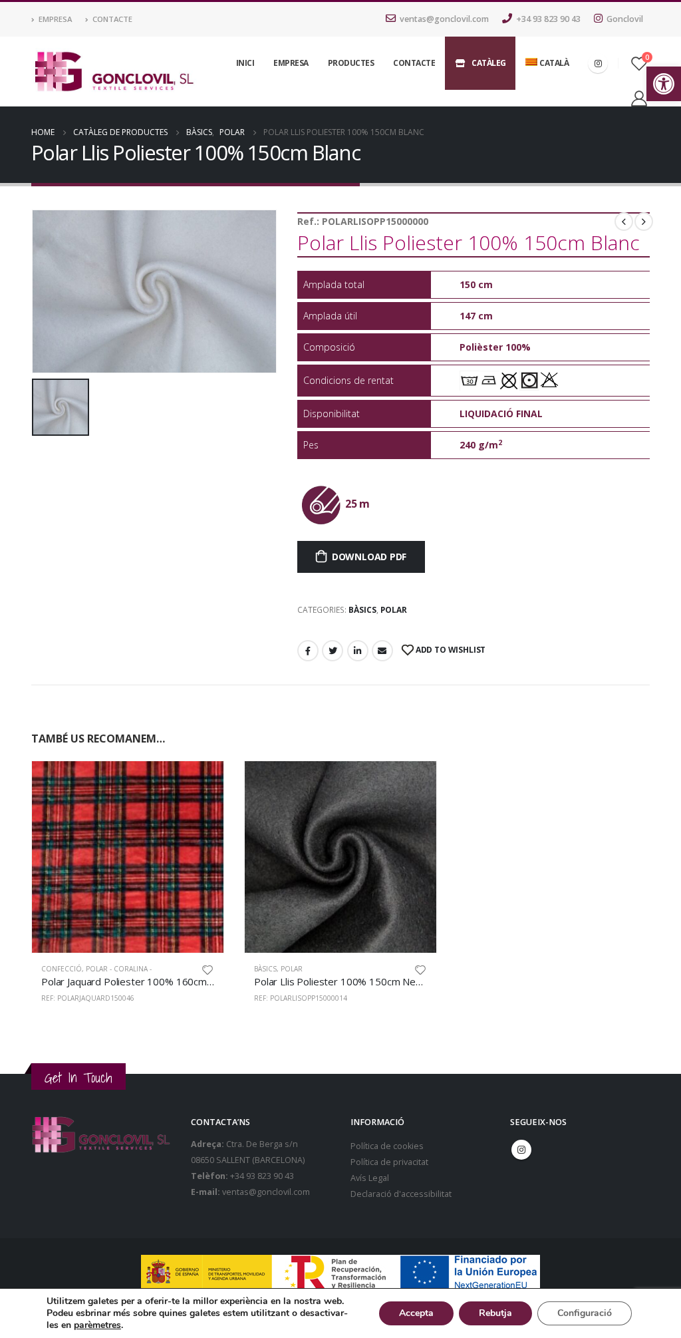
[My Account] (639, 98)
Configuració (584, 1313)
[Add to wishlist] (207, 969)
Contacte (112, 19)
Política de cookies (387, 1146)
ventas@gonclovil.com (444, 19)
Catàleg (489, 63)
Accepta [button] (416, 1313)
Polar (393, 609)
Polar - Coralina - (119, 968)
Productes (351, 63)
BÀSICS (362, 609)
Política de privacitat (389, 1162)
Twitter (332, 650)
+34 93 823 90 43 (548, 19)
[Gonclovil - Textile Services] (114, 72)
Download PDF (369, 556)
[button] (663, 84)
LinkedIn (357, 650)
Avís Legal (369, 1178)
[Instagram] (598, 63)
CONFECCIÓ (61, 968)
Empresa (55, 19)
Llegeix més (201, 783)
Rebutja (495, 1313)
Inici (245, 63)
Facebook (308, 650)
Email (382, 650)
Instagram (521, 1150)
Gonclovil (625, 19)
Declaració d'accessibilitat (401, 1194)
